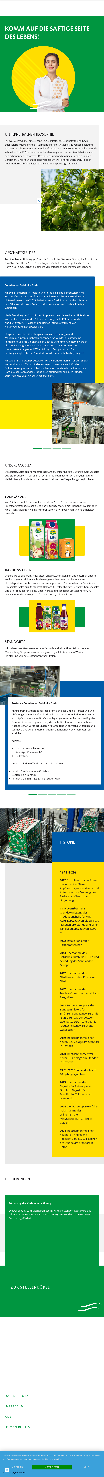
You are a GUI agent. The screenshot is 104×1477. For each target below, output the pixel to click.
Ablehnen (17, 1467)
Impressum (14, 1406)
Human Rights (17, 1427)
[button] (39, 200)
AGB (8, 1416)
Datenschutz (16, 1396)
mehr (86, 1467)
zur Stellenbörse (30, 1287)
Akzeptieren (52, 1467)
